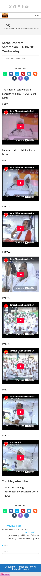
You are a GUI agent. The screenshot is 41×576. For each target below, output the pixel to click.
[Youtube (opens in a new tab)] (26, 7)
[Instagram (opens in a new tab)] (19, 7)
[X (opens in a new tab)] (10, 7)
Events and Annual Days (15, 58)
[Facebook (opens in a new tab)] (15, 7)
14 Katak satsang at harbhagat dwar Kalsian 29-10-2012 (21, 491)
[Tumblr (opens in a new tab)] (22, 7)
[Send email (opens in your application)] (31, 7)
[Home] (2, 28)
